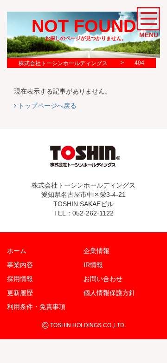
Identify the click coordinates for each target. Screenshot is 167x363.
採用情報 (20, 278)
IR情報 (93, 265)
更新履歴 (20, 292)
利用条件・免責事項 (36, 306)
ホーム (16, 251)
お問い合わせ (103, 278)
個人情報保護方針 (109, 292)
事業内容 (20, 265)
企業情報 (96, 251)
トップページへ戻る (46, 105)
